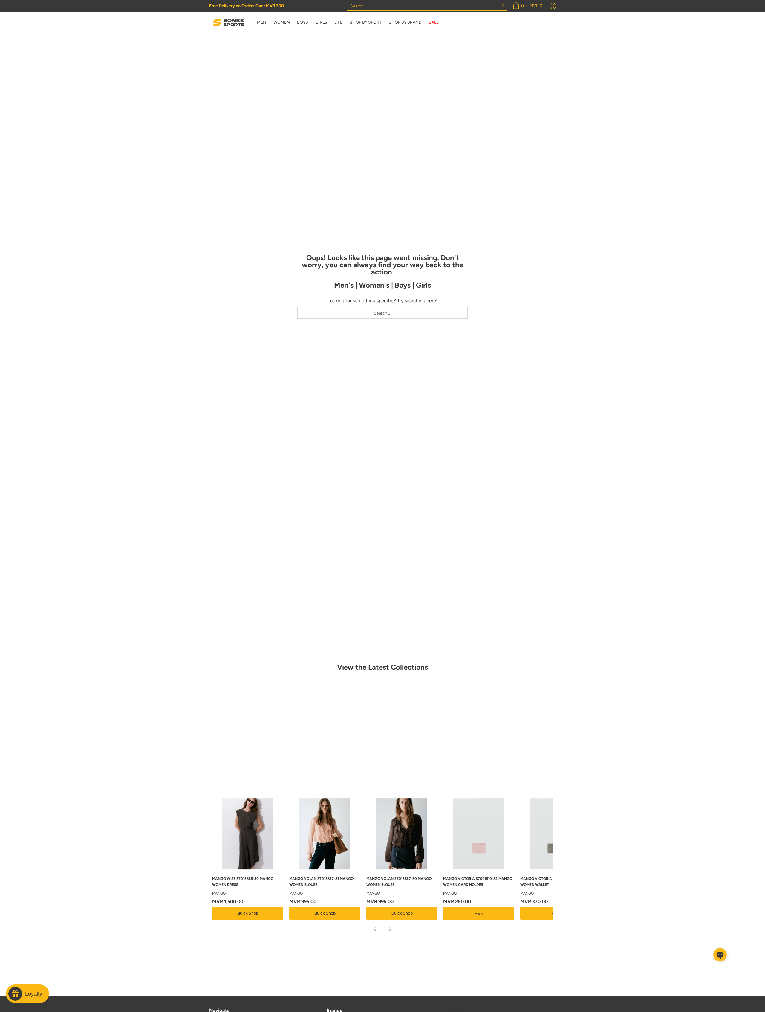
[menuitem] (527, 6)
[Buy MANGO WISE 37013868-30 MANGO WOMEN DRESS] (247, 833)
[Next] (389, 929)
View (479, 913)
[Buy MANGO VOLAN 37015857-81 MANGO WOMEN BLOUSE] (324, 833)
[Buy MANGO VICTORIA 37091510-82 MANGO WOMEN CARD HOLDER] (478, 833)
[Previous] (375, 929)
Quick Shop (247, 913)
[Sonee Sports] (228, 22)
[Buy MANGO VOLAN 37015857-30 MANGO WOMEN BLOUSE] (401, 833)
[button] (720, 954)
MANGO (219, 893)
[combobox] (423, 5)
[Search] (503, 5)
